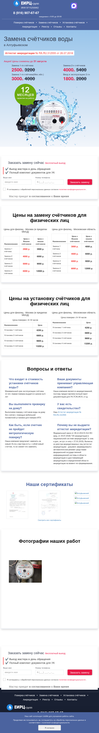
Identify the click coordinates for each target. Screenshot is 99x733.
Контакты (71, 26)
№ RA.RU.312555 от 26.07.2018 (39, 53)
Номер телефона (42, 178)
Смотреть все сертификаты (49, 520)
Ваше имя (7, 178)
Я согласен (49, 727)
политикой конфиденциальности (55, 722)
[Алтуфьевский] (17, 505)
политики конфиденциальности (72, 189)
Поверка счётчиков (24, 22)
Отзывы (57, 26)
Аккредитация (29, 26)
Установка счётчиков (73, 22)
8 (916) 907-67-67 (26, 12)
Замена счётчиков (48, 22)
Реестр (45, 26)
